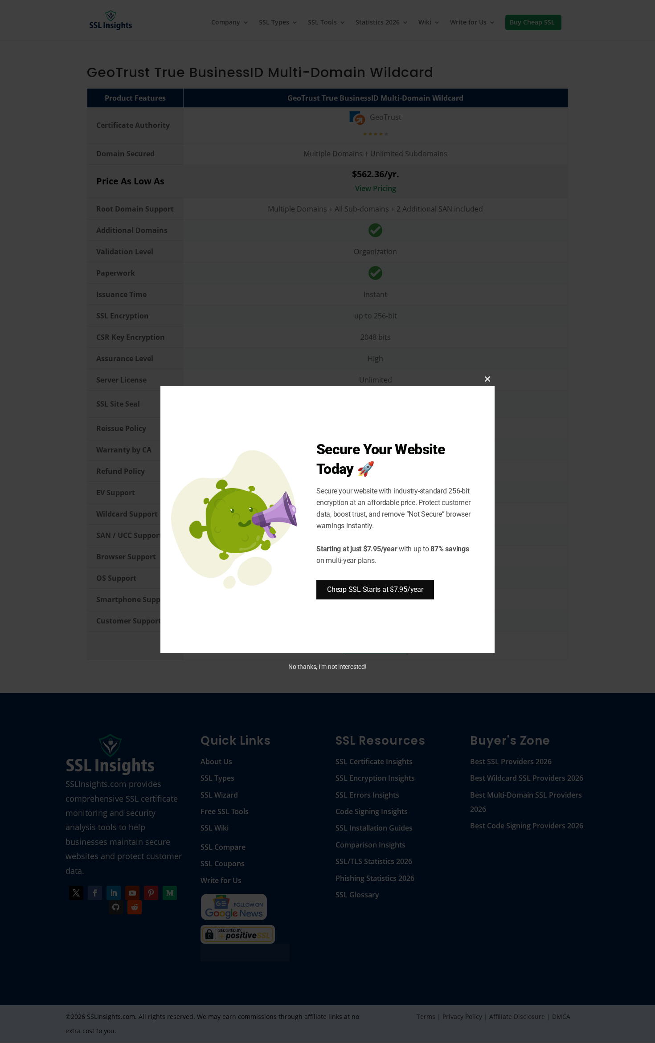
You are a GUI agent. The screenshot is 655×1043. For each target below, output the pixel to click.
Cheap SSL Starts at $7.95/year (375, 589)
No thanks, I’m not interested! (327, 666)
